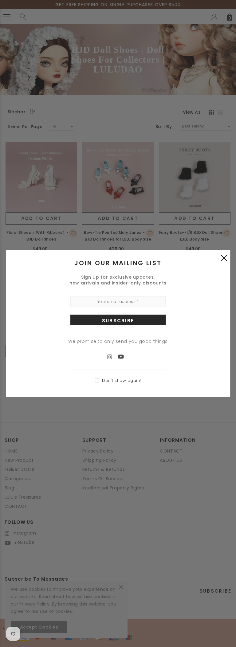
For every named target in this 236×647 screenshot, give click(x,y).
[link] (113, 356)
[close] (224, 257)
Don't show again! (121, 380)
